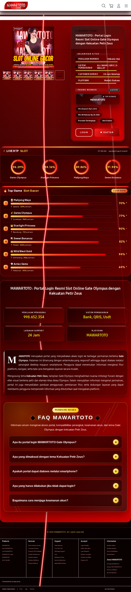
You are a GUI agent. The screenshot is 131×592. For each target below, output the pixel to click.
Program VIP (84, 560)
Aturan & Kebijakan (112, 551)
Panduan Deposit (33, 557)
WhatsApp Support (60, 551)
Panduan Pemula (111, 548)
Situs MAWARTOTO (7, 548)
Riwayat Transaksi (86, 554)
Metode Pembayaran (34, 554)
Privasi (21, 589)
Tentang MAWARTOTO (113, 564)
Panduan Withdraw (33, 560)
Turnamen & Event (33, 548)
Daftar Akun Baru (86, 548)
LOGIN (84, 132)
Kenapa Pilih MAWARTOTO (114, 567)
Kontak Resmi (110, 554)
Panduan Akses (111, 545)
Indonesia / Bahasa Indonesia (8, 589)
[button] (111, 5)
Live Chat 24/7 (59, 548)
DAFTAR (108, 132)
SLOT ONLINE (6, 560)
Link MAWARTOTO (7, 551)
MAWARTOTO (6, 545)
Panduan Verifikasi (86, 557)
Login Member (85, 545)
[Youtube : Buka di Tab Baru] (128, 589)
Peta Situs (32, 589)
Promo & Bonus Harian (34, 545)
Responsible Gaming (60, 563)
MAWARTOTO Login (7, 554)
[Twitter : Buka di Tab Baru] (121, 589)
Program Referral (33, 563)
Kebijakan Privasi (59, 557)
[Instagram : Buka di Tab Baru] (124, 589)
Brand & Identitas (112, 573)
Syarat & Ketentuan (60, 560)
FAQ (56, 554)
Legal (26, 589)
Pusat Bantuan (59, 545)
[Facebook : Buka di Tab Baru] (117, 589)
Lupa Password (85, 551)
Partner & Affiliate (112, 570)
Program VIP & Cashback (35, 551)
